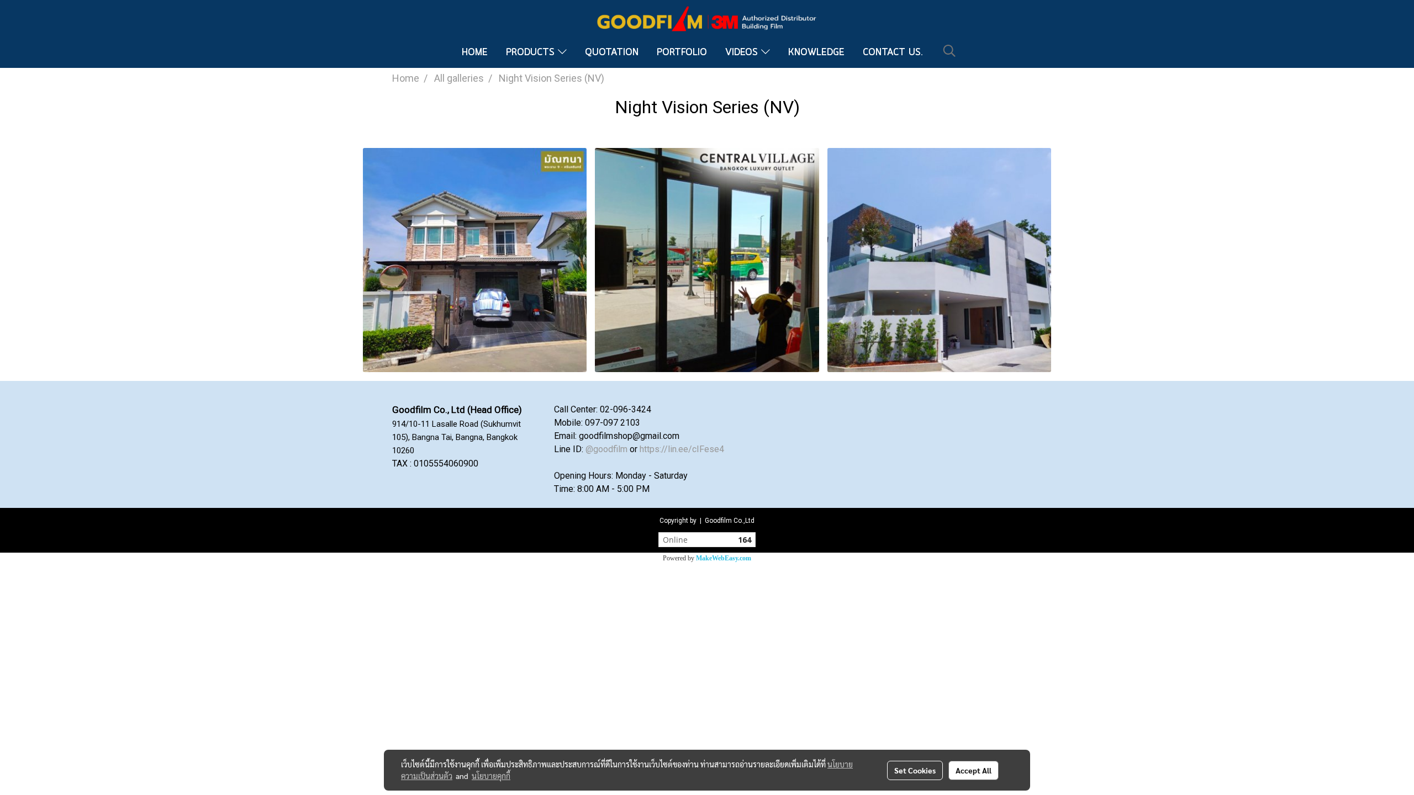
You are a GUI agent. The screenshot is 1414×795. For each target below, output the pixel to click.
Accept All (973, 770)
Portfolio (682, 52)
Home (475, 52)
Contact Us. (893, 52)
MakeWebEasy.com (723, 558)
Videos (743, 52)
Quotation (612, 52)
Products (532, 52)
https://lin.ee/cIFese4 (682, 449)
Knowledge (816, 52)
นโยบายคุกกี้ (491, 776)
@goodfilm (606, 449)
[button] (949, 50)
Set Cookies (915, 770)
